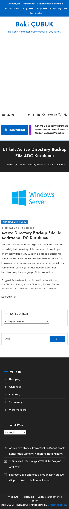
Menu (10, 115)
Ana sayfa (36, 13)
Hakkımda (28, 3)
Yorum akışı (15, 402)
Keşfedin (7, 296)
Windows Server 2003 (14, 221)
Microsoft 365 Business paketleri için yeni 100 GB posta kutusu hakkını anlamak (36, 477)
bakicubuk (28, 228)
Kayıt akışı (14, 394)
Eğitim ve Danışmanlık (50, 3)
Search (52, 114)
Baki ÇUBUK (34, 25)
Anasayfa (14, 3)
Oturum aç (15, 387)
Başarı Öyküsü (58, 8)
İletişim (34, 501)
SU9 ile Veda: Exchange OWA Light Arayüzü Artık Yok (35, 464)
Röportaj (42, 8)
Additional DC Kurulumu (43, 288)
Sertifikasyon (12, 8)
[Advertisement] (34, 73)
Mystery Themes (57, 505)
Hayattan (28, 8)
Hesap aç (14, 379)
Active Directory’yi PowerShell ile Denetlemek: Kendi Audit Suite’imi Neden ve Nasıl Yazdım (37, 451)
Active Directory (21, 280)
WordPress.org (18, 409)
